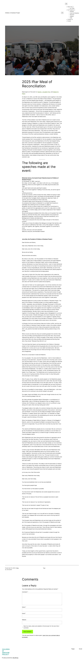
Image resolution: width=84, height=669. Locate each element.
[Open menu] (62, 13)
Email (24, 613)
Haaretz (40, 92)
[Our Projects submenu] (74, 10)
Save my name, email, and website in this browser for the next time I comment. (41, 626)
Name (24, 607)
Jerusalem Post (46, 92)
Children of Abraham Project (12, 12)
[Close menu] (66, 4)
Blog (18, 568)
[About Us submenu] (73, 6)
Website (24, 619)
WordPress (15, 657)
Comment (25, 592)
